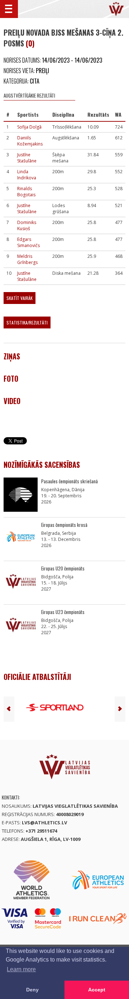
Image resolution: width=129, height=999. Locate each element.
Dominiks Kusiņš (26, 225)
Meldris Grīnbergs (27, 259)
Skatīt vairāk (19, 298)
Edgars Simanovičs (28, 242)
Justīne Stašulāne (27, 158)
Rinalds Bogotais (26, 191)
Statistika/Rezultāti (27, 322)
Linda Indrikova (26, 175)
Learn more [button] (21, 969)
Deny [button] (32, 990)
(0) (30, 43)
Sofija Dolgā (29, 127)
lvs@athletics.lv (44, 822)
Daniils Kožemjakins (30, 141)
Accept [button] (96, 990)
